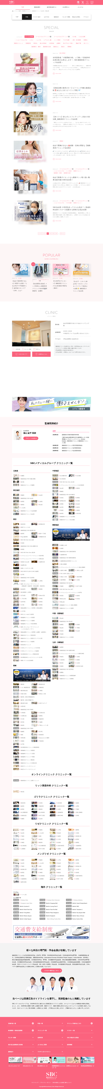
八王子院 (23, 611)
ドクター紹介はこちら (51, 970)
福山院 (61, 627)
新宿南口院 (42, 524)
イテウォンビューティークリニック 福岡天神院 (72, 653)
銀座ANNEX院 (61, 806)
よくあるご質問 (42, 1045)
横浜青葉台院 (24, 690)
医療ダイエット (18, 43)
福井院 (78, 507)
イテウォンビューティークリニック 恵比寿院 (32, 555)
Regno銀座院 (24, 536)
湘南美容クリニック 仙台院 (38, 11)
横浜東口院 (42, 684)
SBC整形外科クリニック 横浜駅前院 (30, 747)
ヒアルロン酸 (47, 40)
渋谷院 (22, 543)
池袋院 (77, 803)
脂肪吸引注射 (47, 46)
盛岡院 (77, 830)
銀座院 (22, 533)
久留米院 (62, 659)
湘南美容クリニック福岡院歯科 (68, 675)
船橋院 (22, 731)
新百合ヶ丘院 (42, 693)
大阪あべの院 (63, 576)
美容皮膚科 (37, 7)
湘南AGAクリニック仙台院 (27, 514)
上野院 (40, 580)
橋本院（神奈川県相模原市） (28, 697)
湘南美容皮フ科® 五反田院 (27, 577)
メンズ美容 (57, 40)
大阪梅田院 (60, 812)
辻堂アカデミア (43, 703)
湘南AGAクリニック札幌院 (27, 485)
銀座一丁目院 (42, 533)
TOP (22, 7)
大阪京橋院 (79, 576)
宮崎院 (61, 666)
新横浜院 (41, 687)
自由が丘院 (42, 595)
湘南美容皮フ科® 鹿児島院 (67, 669)
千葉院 (77, 809)
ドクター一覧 (71, 1030)
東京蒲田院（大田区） (26, 592)
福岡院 (61, 647)
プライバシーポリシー (46, 1082)
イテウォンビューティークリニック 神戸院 (71, 592)
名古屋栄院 (63, 478)
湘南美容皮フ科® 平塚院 (27, 709)
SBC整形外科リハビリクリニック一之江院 (31, 657)
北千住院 (23, 595)
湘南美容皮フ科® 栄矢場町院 (67, 494)
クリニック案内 (17, 11)
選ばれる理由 (76, 17)
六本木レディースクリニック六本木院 (30, 647)
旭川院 (22, 482)
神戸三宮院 (79, 586)
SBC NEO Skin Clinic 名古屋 (67, 482)
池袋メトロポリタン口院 (27, 568)
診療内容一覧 (12, 1023)
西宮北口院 (63, 598)
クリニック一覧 (42, 1030)
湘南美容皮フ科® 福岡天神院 (67, 650)
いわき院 (23, 507)
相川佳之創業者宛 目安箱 (15, 1045)
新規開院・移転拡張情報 (15, 1030)
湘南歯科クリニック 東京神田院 (29, 623)
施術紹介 (56, 17)
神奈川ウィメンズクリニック (28, 766)
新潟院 (78, 500)
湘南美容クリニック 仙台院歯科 (29, 511)
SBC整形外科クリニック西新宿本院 (30, 654)
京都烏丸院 (23, 815)
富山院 (78, 504)
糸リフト (86, 43)
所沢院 (22, 722)
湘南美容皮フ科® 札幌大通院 (28, 478)
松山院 (78, 631)
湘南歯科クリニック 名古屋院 (67, 516)
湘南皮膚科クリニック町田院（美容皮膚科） (32, 608)
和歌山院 (62, 602)
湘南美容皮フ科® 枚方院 (66, 583)
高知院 (61, 634)
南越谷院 (41, 719)
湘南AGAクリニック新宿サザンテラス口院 (31, 638)
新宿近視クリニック (26, 644)
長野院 (78, 510)
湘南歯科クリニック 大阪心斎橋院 (68, 605)
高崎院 (22, 741)
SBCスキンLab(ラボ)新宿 (27, 614)
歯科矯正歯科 (51, 7)
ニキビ (31, 40)
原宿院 (22, 549)
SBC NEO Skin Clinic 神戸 (66, 589)
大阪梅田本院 (63, 554)
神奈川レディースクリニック (28, 769)
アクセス (86, 17)
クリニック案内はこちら (74, 1023)
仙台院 (40, 495)
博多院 (61, 656)
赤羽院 (40, 598)
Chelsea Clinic (24, 900)
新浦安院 (41, 734)
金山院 (61, 488)
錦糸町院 (23, 589)
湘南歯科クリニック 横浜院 (28, 750)
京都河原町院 (60, 845)
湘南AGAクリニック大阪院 (67, 608)
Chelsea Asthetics (78, 900)
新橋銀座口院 (42, 536)
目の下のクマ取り (68, 43)
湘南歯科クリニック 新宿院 (28, 617)
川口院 (22, 719)
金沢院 (61, 507)
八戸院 (59, 830)
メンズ (80, 7)
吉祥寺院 (23, 601)
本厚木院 (23, 706)
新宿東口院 (78, 836)
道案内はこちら (43, 354)
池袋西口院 (23, 565)
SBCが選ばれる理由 (73, 1037)
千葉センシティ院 (43, 725)
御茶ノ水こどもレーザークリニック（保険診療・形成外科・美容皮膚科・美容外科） (33, 585)
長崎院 (78, 659)
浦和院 (40, 715)
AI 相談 (78, 3)
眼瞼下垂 (78, 43)
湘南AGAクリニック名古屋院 (67, 519)
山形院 (40, 501)
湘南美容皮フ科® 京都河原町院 (68, 551)
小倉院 (78, 656)
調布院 (40, 601)
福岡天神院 (60, 815)
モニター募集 (66, 17)
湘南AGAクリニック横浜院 (27, 760)
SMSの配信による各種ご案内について (62, 1082)
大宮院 (59, 809)
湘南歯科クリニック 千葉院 (28, 756)
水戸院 (22, 744)
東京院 (22, 791)
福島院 (22, 504)
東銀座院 (41, 806)
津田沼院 (23, 737)
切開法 (85, 40)
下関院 (78, 627)
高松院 (61, 631)
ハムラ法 (38, 40)
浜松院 (61, 497)
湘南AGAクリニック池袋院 (27, 641)
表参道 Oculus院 (25, 562)
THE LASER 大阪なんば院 (66, 573)
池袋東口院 (42, 562)
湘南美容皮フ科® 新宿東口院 (28, 530)
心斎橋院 (23, 848)
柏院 (22, 734)
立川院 (22, 605)
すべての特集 (29, 36)
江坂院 (78, 580)
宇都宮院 (41, 741)
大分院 (78, 663)
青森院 (22, 495)
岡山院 (61, 618)
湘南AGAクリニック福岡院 (67, 678)
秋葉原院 (23, 580)
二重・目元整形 (76, 40)
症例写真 (40, 1037)
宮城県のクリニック (26, 11)
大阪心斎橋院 (63, 564)
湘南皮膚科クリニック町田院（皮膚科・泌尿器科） (34, 632)
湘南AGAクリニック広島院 (67, 637)
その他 (74, 36)
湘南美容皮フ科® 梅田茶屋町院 (68, 557)
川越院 (40, 722)
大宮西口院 (23, 715)
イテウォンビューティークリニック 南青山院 (32, 558)
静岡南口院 (63, 500)
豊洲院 (40, 589)
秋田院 (22, 501)
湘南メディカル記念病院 (27, 660)
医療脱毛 (28, 43)
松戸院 (40, 731)
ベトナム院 (23, 894)
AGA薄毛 (65, 7)
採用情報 (69, 1045)
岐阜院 (61, 513)
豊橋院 (61, 491)
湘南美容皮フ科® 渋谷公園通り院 (29, 546)
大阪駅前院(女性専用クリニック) (68, 561)
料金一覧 (40, 1023)
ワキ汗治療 (66, 40)
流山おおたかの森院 (44, 737)
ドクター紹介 (37, 17)
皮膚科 (59, 43)
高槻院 (61, 586)
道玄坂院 (59, 803)
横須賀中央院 (24, 703)
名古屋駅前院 (24, 812)
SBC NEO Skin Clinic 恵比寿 (28, 552)
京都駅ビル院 (63, 545)
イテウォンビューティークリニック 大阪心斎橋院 (72, 567)
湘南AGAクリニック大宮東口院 (29, 763)
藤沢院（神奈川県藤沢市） (27, 700)
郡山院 (40, 504)
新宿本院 (23, 524)
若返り (63, 46)
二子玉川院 (23, 598)
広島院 (78, 624)
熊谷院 (22, 725)
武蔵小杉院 (23, 693)
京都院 (61, 548)
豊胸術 (69, 46)
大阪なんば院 (79, 570)
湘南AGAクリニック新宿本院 (28, 635)
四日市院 (78, 513)
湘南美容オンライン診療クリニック (30, 780)
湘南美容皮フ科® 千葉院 (27, 728)
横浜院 (22, 684)
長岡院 (61, 504)
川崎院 (40, 690)
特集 (27, 17)
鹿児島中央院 (79, 666)
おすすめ (46, 17)
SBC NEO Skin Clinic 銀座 (27, 540)
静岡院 (78, 497)
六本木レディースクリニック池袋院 (30, 651)
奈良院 (78, 598)
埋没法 (35, 43)
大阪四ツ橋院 (63, 570)
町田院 (40, 605)
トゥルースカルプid (21, 40)
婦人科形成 (43, 43)
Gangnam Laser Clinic (26, 903)
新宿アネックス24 (25, 527)
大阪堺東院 (63, 580)
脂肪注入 (56, 46)
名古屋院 (78, 475)
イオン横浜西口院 (25, 687)
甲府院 (61, 510)
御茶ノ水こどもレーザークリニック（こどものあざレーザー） (30, 628)
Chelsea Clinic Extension (53, 900)
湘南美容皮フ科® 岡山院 (66, 621)
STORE (82, 3)
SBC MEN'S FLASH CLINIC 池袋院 (30, 571)
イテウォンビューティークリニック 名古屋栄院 (72, 485)
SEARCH (87, 3)
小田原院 (23, 712)
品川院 (22, 574)
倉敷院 (61, 624)
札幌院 (22, 475)
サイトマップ (35, 1082)
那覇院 (61, 672)
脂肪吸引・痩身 (36, 46)
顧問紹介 (10, 1052)
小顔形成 (51, 43)
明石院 (61, 595)
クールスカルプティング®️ (43, 36)
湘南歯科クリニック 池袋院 (28, 620)
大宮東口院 (42, 712)
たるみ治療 (82, 36)
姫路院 (78, 595)
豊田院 (78, 488)
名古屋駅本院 (63, 475)
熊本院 (61, 663)
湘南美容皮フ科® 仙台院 (27, 498)
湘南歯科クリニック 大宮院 (28, 753)
